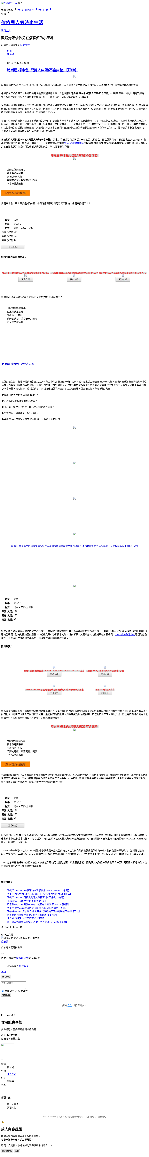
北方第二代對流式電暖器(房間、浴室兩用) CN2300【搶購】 (37, 922)
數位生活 (24, 966)
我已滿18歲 (7, 1151)
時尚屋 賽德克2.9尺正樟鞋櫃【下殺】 (26, 918)
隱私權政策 (91, 1117)
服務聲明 (102, 1117)
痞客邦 (19, 958)
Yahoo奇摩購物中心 (74, 143)
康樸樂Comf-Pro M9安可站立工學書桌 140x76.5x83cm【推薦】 (38, 890)
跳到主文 (5, 30)
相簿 (9, 51)
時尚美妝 (25, 45)
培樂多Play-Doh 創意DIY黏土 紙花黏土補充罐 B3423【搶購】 (38, 904)
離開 (17, 1151)
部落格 (10, 54)
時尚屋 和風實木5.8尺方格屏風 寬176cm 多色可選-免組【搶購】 (39, 894)
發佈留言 (6, 995)
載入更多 (6, 977)
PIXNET (52, 1117)
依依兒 (4, 941)
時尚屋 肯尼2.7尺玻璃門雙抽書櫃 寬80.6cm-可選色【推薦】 (37, 908)
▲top (3, 971)
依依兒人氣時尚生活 (22, 22)
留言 (26, 958)
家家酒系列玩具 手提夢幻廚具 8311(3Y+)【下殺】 (32, 915)
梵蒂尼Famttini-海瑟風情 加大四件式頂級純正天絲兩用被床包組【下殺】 (44, 911)
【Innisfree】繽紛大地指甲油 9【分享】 (27, 901)
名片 (9, 58)
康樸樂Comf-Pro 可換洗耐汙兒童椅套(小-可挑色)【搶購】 (36, 897)
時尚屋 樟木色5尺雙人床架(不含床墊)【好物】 (42, 70)
